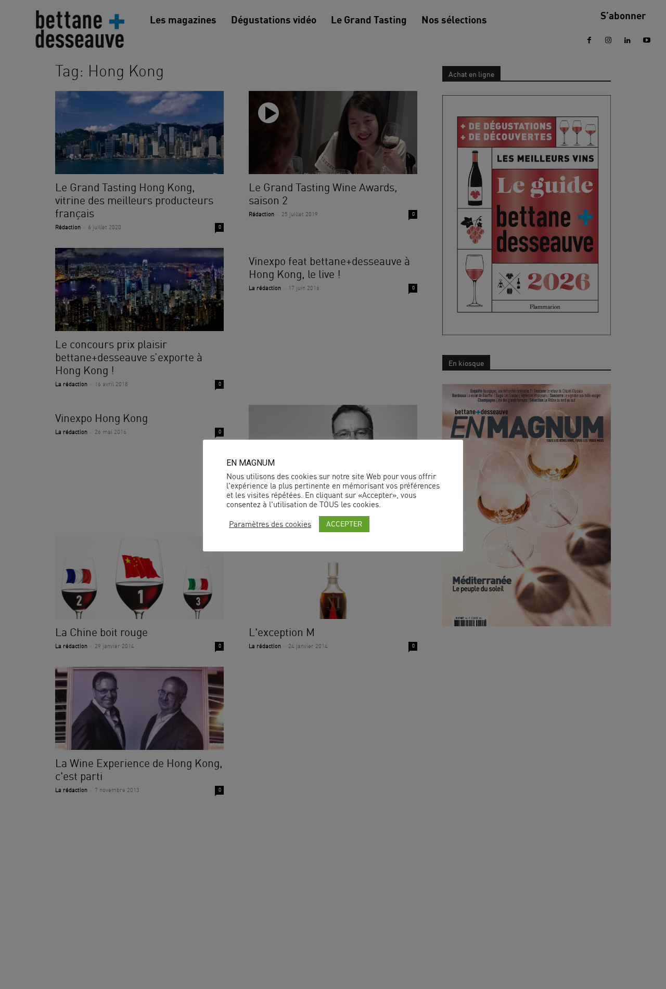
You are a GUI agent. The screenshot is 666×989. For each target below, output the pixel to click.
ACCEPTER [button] (344, 523)
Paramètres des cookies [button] (270, 524)
